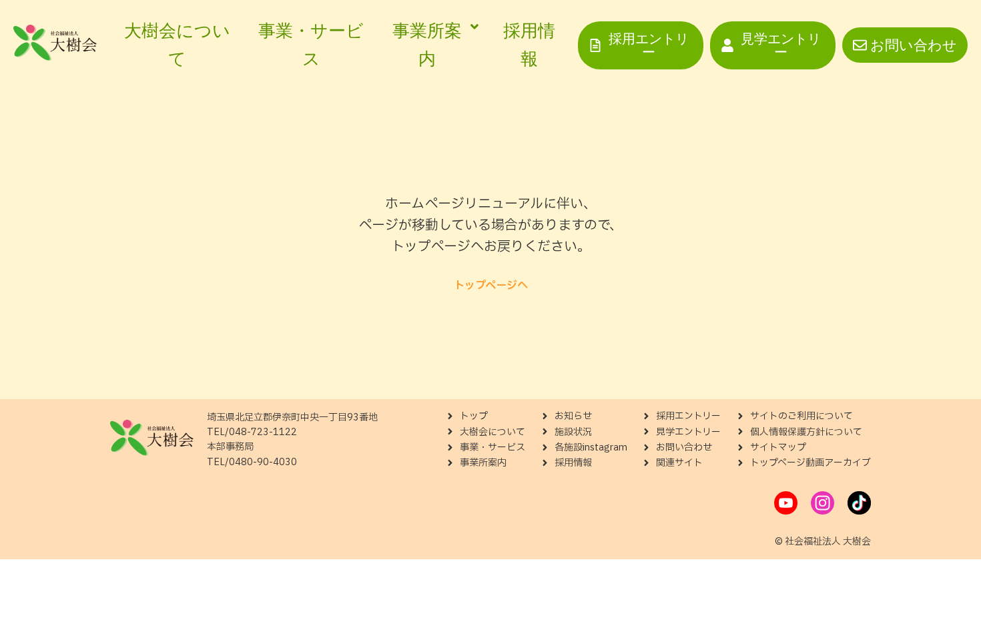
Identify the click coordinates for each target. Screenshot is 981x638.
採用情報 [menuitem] (529, 45)
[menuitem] (433, 45)
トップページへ (491, 286)
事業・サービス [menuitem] (311, 45)
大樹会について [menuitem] (177, 45)
